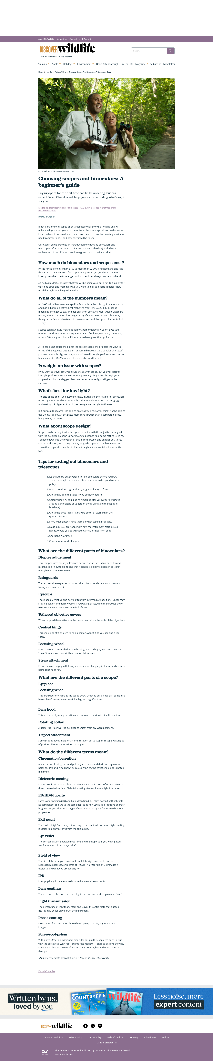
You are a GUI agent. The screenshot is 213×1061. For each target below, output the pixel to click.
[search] (170, 51)
